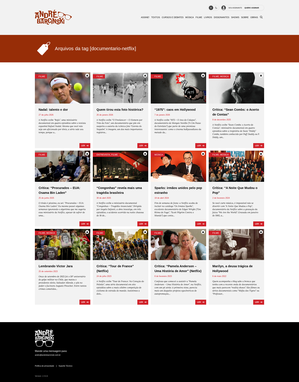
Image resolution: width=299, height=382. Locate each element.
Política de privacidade (44, 366)
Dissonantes (221, 17)
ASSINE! (145, 17)
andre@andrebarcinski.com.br (48, 355)
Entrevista (103, 154)
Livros (208, 17)
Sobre (245, 17)
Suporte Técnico (65, 366)
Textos (155, 17)
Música (189, 17)
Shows (235, 17)
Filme (199, 17)
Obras (254, 17)
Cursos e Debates (172, 17)
